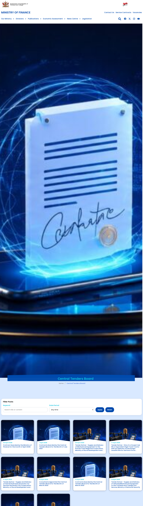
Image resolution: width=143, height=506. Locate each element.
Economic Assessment (53, 19)
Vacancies (137, 12)
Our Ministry (6, 19)
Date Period (54, 405)
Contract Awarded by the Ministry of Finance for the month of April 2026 (17, 446)
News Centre (72, 19)
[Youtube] (138, 19)
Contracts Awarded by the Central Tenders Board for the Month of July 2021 (53, 447)
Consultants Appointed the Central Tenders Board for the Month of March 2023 (53, 483)
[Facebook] (125, 19)
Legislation (87, 19)
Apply (100, 410)
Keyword (6, 405)
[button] (119, 19)
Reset (109, 410)
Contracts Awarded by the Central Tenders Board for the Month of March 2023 (88, 483)
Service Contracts (123, 12)
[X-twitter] (129, 19)
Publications (33, 19)
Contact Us (109, 12)
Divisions (20, 19)
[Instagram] (134, 19)
